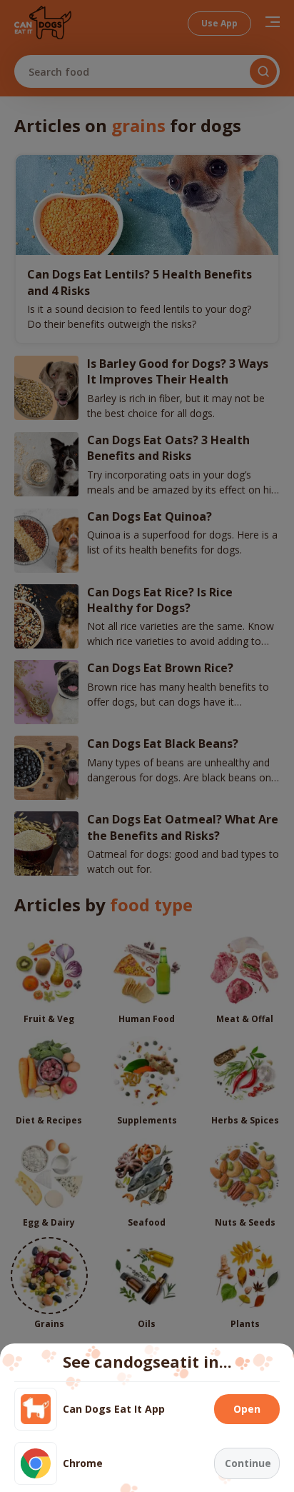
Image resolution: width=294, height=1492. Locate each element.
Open (246, 1409)
